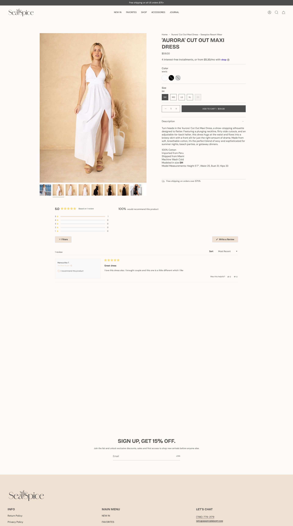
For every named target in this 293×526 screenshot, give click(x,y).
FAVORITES (108, 522)
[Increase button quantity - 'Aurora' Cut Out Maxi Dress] (176, 108)
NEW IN (106, 515)
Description (168, 121)
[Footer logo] (26, 495)
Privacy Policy (15, 522)
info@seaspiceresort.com (209, 521)
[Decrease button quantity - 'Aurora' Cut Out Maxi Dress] (165, 108)
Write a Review (228, 240)
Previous (40, 108)
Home (165, 34)
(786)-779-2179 (205, 517)
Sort (211, 251)
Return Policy (15, 515)
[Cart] (283, 12)
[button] (144, 12)
